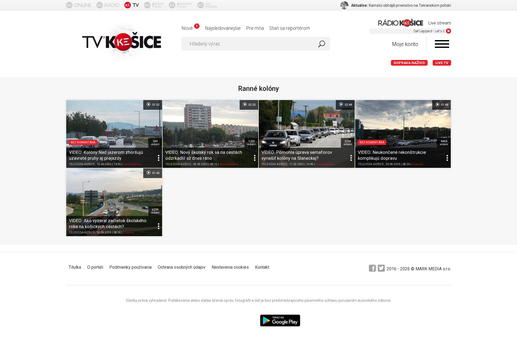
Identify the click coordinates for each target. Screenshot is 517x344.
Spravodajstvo (132, 164)
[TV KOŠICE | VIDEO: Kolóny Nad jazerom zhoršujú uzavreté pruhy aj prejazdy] (114, 134)
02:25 (251, 105)
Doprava (417, 164)
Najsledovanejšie (223, 28)
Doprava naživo (409, 63)
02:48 (348, 105)
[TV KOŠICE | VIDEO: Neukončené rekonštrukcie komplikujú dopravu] (403, 134)
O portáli (95, 267)
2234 (348, 143)
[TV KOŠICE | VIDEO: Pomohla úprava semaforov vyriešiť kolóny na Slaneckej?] (307, 134)
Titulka (75, 267)
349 (155, 143)
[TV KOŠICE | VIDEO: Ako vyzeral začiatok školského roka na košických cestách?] (114, 202)
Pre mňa (255, 28)
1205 (251, 143)
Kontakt (262, 267)
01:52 (155, 105)
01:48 (444, 105)
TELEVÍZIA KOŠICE (82, 164)
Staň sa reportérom (289, 28)
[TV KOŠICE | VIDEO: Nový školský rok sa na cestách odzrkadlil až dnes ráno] (210, 134)
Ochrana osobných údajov (181, 267)
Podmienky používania (130, 267)
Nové (189, 28)
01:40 (155, 173)
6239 (155, 211)
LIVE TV (441, 63)
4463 (444, 143)
